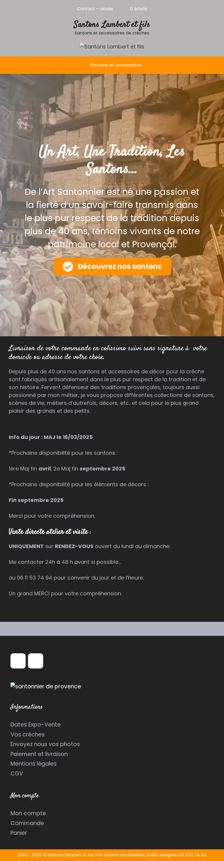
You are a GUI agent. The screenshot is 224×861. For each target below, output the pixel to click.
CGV (16, 774)
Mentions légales (33, 764)
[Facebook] (18, 660)
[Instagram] (35, 660)
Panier (18, 833)
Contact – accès (95, 9)
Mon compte (28, 813)
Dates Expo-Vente (35, 725)
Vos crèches (27, 734)
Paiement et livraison (39, 754)
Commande (27, 823)
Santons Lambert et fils (112, 24)
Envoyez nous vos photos (45, 744)
